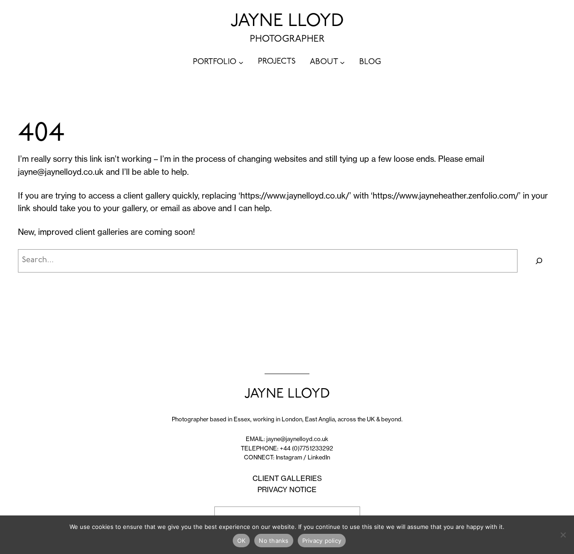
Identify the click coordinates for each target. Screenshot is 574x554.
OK (241, 540)
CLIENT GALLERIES (287, 478)
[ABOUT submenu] (342, 62)
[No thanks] (562, 534)
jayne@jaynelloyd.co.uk (61, 172)
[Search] (539, 261)
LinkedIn (319, 457)
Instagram (289, 457)
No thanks (273, 540)
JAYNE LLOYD (287, 21)
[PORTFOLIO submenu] (241, 62)
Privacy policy (322, 540)
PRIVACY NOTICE (287, 489)
